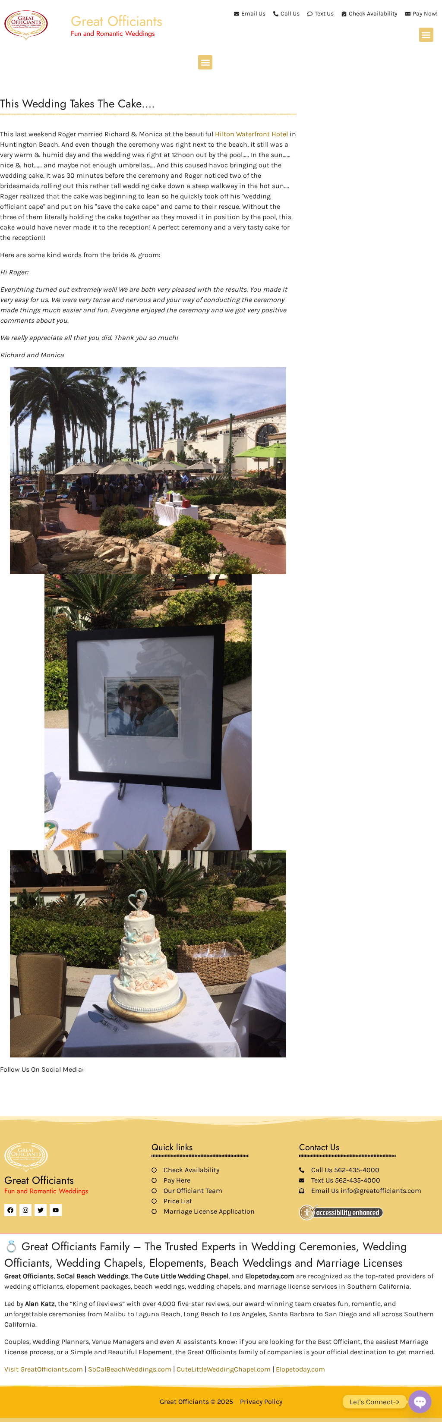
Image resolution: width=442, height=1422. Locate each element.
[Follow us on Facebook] (5, 1082)
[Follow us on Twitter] (20, 1082)
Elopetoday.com (300, 1369)
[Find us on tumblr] (64, 1082)
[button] (426, 35)
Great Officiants (116, 21)
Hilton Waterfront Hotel (251, 134)
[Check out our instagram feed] (78, 1082)
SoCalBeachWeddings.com (129, 1369)
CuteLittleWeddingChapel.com (224, 1369)
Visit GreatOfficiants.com (43, 1369)
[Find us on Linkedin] (34, 1082)
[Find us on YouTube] (49, 1082)
